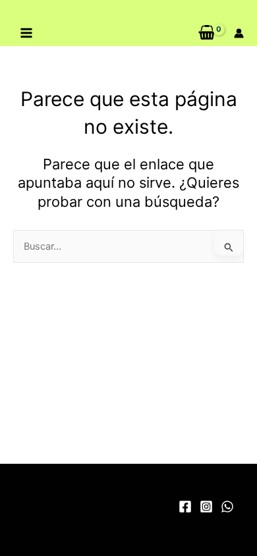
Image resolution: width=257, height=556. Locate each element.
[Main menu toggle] (26, 33)
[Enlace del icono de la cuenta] (239, 33)
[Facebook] (185, 506)
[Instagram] (206, 506)
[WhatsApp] (227, 506)
